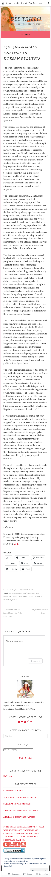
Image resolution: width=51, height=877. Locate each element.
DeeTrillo (25, 758)
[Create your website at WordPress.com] (25, 3)
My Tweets (7, 776)
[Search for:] (25, 736)
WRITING (15, 600)
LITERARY (31, 596)
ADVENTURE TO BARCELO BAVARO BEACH (20, 810)
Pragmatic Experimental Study (40, 611)
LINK (16, 544)
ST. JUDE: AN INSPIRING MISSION (16, 804)
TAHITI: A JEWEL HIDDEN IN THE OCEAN (19, 797)
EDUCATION (35, 593)
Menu (27, 34)
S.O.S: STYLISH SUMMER (13, 791)
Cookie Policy (8, 866)
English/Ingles (14, 590)
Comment (35, 661)
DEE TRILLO (25, 19)
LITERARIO (23, 596)
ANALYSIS (18, 593)
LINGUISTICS (16, 596)
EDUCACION (26, 593)
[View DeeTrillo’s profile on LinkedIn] (31, 722)
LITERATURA (39, 596)
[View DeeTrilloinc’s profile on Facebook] (19, 722)
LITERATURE (7, 600)
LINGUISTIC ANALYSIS (26, 590)
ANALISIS (12, 593)
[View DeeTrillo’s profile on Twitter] (22, 722)
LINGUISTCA (7, 596)
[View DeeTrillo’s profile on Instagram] (25, 722)
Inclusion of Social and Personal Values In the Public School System (12, 613)
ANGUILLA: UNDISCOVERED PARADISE (19, 817)
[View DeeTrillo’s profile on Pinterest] (28, 722)
